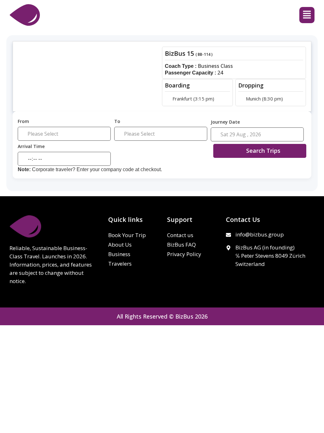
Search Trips (263, 150)
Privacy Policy (184, 254)
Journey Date (225, 122)
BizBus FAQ (181, 244)
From (23, 121)
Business (119, 254)
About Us (120, 244)
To (117, 121)
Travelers (120, 263)
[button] (307, 15)
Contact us (180, 235)
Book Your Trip (127, 235)
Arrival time (31, 146)
